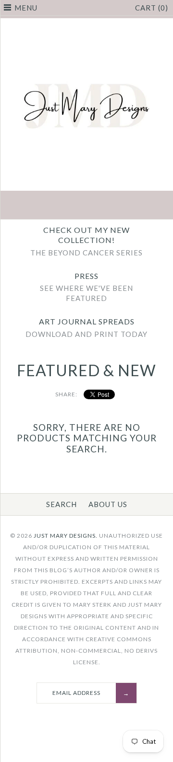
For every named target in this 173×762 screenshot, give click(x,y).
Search (61, 504)
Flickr (131, 206)
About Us (107, 504)
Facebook (41, 206)
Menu (25, 7)
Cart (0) (151, 7)
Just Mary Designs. (66, 535)
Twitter (63, 206)
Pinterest (86, 206)
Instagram (109, 206)
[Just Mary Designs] (86, 24)
